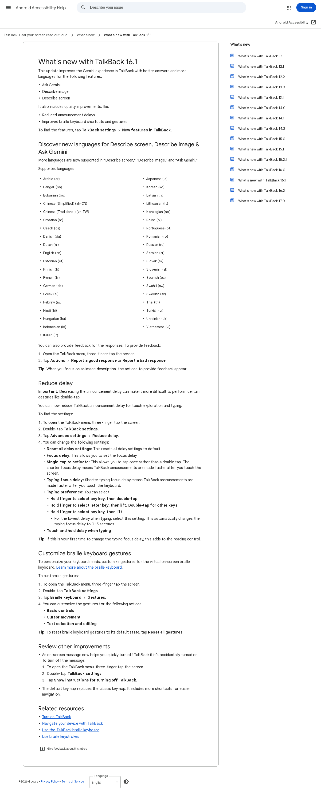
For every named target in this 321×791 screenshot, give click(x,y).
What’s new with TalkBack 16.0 (261, 170)
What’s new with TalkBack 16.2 (261, 191)
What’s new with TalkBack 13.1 (261, 97)
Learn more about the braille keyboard (89, 567)
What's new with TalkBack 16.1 (262, 180)
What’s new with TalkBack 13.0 (261, 87)
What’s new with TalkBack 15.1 (261, 149)
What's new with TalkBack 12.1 (261, 66)
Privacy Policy (50, 781)
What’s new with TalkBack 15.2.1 (262, 159)
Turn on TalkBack (56, 717)
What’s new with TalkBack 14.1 (261, 118)
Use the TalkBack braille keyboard (70, 730)
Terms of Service (73, 781)
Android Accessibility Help (41, 7)
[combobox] (168, 7)
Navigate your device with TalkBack (72, 723)
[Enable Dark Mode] (126, 781)
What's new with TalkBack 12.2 (261, 77)
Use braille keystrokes (60, 736)
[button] (8, 7)
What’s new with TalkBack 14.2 (261, 128)
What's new (240, 44)
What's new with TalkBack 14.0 (262, 108)
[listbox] (105, 782)
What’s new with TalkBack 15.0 (261, 139)
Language (101, 776)
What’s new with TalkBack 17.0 (261, 201)
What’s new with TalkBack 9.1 (260, 56)
